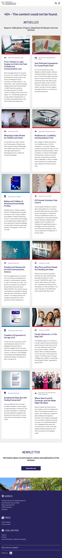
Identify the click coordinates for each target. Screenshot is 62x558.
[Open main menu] (59, 3)
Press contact (6, 524)
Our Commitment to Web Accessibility (14, 539)
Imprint (4, 535)
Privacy (4, 537)
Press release (6, 522)
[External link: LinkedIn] (11, 553)
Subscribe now (31, 468)
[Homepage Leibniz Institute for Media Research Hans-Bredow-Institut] (9, 4)
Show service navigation (10, 547)
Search (56, 3)
